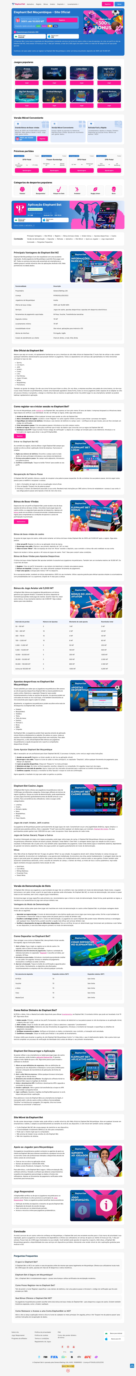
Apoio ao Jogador (92, 239)
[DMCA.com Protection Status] (68, 1366)
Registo (38, 4)
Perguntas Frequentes (45, 242)
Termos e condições (42, 1338)
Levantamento (73, 4)
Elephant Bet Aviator (101, 829)
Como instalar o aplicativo (23, 225)
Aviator (52, 4)
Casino (113, 236)
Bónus (46, 4)
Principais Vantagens (34, 236)
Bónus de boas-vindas (71, 236)
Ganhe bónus (21, 521)
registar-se (39, 410)
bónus (16, 512)
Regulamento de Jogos (43, 1341)
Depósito (60, 4)
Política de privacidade (43, 1332)
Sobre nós (15, 1332)
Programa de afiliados (19, 1338)
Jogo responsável (107, 239)
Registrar (108, 4)
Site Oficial (48, 236)
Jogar (27, 83)
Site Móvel (79, 239)
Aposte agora (27, 170)
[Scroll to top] (132, 1366)
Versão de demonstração (36, 239)
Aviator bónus (86, 236)
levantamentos (67, 1014)
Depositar (50, 239)
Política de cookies (41, 1335)
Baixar (119, 4)
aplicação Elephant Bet (44, 1057)
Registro (58, 236)
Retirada (60, 239)
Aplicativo (30, 4)
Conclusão (31, 242)
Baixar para (21, 36)
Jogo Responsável (18, 1335)
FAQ (59, 1332)
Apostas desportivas (101, 236)
